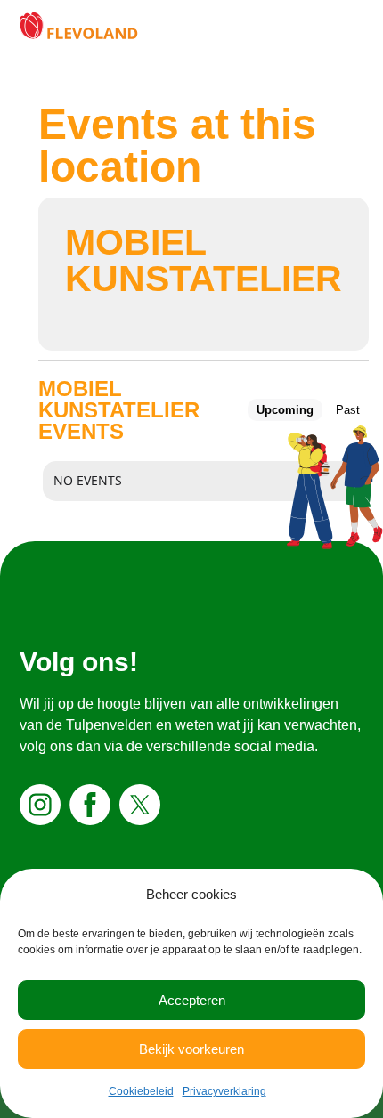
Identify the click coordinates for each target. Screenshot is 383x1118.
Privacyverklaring (224, 1091)
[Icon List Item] (42, 804)
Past (348, 410)
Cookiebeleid (141, 1091)
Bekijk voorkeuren (191, 1049)
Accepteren (192, 1000)
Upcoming (285, 410)
